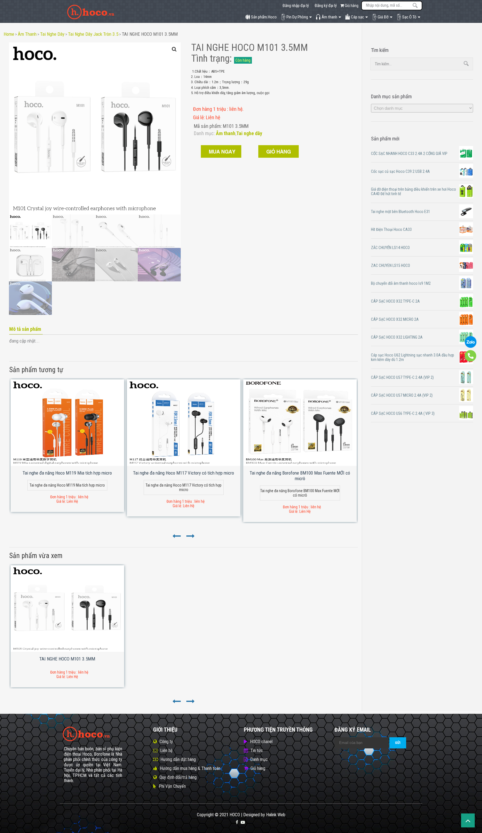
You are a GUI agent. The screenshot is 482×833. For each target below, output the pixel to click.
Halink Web (275, 814)
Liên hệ (166, 750)
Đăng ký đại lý (326, 5)
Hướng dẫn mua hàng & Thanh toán (190, 768)
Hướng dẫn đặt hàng (178, 759)
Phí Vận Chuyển (172, 786)
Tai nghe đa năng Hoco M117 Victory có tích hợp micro (183, 473)
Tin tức (256, 750)
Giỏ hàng (351, 5)
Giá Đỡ (383, 17)
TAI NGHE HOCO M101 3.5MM (150, 34)
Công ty (166, 741)
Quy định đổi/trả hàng (178, 777)
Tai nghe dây (52, 34)
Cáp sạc (357, 17)
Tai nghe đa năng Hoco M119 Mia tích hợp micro (67, 473)
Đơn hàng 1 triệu (210, 109)
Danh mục (259, 759)
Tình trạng (210, 58)
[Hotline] (470, 360)
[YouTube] (243, 822)
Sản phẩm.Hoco (264, 17)
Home (9, 34)
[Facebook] (237, 822)
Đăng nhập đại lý (296, 5)
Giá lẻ (198, 117)
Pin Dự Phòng (297, 17)
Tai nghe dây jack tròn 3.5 (93, 34)
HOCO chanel (261, 741)
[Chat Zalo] (470, 346)
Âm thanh (329, 17)
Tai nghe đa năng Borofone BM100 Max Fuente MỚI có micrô (300, 475)
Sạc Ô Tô (409, 17)
